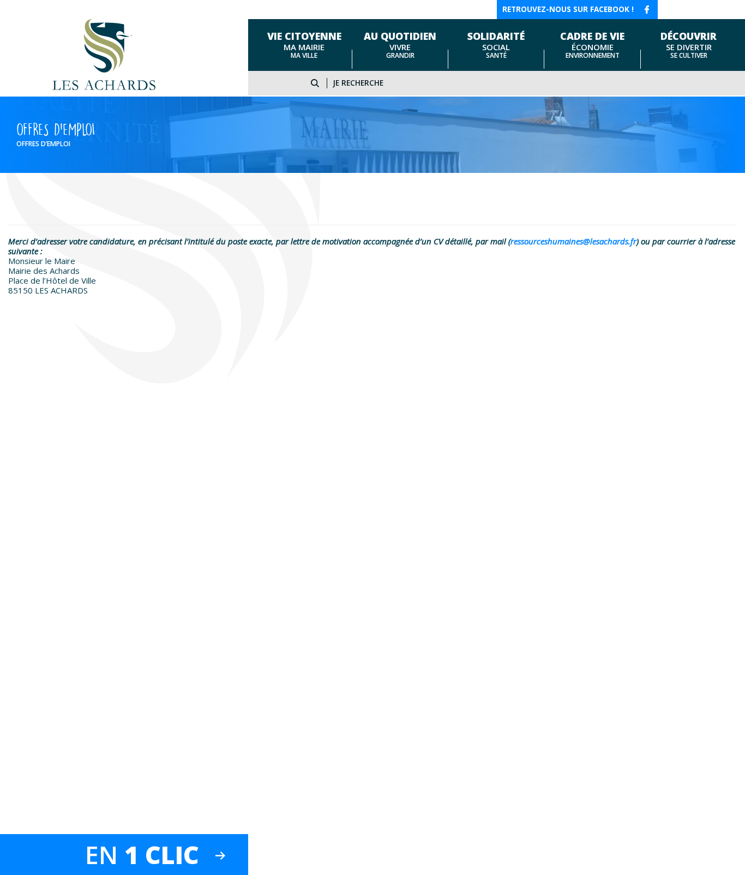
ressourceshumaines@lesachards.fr (573, 241)
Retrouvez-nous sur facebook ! (568, 9)
